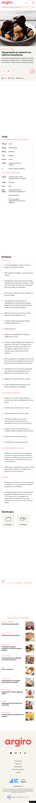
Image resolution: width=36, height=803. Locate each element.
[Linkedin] (18, 71)
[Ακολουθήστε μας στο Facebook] (20, 753)
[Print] (8, 71)
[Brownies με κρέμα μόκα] (30, 625)
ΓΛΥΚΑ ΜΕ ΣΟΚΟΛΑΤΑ (8, 622)
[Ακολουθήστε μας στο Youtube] (11, 753)
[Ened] (23, 782)
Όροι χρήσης (18, 766)
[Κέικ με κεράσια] (30, 671)
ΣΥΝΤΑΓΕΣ (5, 49)
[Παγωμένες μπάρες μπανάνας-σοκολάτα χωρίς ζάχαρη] (30, 648)
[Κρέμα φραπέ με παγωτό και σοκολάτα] (30, 705)
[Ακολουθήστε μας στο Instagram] (15, 753)
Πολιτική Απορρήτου (18, 769)
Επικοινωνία (18, 761)
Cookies (18, 772)
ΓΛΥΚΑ (12, 49)
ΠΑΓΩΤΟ (4, 701)
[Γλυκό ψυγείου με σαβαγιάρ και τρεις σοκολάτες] (30, 659)
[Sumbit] (34, 7)
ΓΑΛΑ (8, 583)
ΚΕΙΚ (3, 667)
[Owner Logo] (14, 780)
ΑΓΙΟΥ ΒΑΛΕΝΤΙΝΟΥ (17, 583)
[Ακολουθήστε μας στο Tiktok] (25, 753)
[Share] (3, 71)
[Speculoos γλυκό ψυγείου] (30, 637)
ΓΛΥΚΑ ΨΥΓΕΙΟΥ (6, 633)
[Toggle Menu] (33, 3)
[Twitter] (13, 71)
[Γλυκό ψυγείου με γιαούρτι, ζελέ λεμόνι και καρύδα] (30, 682)
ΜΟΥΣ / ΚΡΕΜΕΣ (6, 690)
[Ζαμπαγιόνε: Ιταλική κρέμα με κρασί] (30, 693)
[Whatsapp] (23, 71)
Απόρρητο (32, 802)
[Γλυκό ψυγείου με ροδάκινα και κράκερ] (30, 716)
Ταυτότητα (18, 764)
